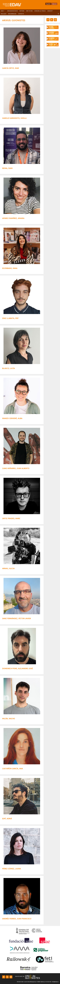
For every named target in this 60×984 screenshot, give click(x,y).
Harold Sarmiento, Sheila (14, 118)
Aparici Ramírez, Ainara (13, 218)
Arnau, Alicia (8, 568)
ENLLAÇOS (3, 13)
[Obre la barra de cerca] (58, 13)
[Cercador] (52, 28)
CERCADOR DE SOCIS (12, 10)
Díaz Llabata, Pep (10, 318)
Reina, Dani (7, 168)
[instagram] (51, 19)
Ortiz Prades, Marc (11, 518)
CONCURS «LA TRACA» (40, 10)
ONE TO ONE (29, 10)
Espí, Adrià (7, 819)
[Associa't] (52, 34)
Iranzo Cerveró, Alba (12, 418)
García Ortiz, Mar (10, 68)
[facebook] (48, 19)
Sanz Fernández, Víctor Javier (16, 618)
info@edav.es (55, 981)
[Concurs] (52, 46)
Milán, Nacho (8, 719)
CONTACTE (21, 13)
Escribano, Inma (9, 268)
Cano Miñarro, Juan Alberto (15, 468)
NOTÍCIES (21, 10)
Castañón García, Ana (12, 769)
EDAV (2, 10)
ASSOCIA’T (50, 10)
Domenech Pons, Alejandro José (17, 668)
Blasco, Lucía (8, 368)
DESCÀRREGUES (12, 13)
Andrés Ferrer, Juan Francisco (16, 919)
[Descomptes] (52, 40)
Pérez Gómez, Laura (11, 869)
